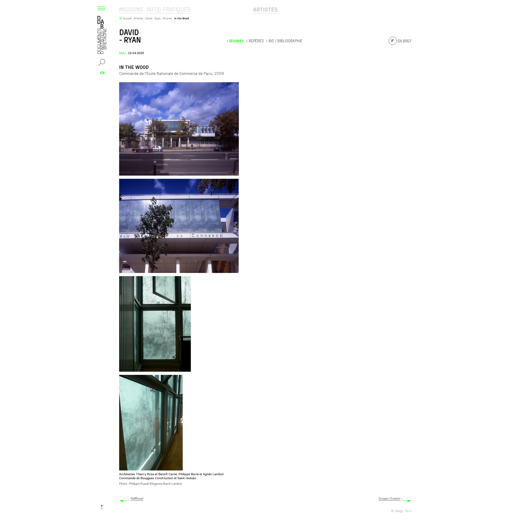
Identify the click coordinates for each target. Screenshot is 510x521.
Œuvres (236, 40)
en (102, 72)
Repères (256, 40)
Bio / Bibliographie (285, 40)
